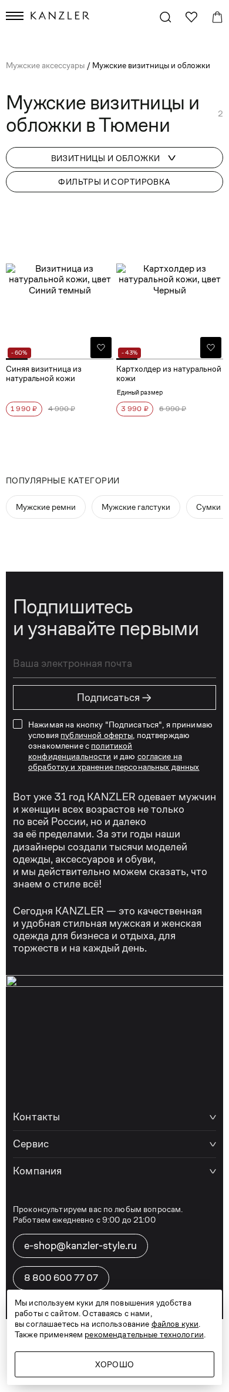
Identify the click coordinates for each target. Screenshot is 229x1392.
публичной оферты (96, 735)
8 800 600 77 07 (61, 1278)
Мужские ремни (46, 507)
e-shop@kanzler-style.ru (80, 1245)
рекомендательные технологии (144, 1334)
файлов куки (175, 1323)
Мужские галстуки (136, 507)
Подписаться (114, 697)
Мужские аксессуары (46, 65)
